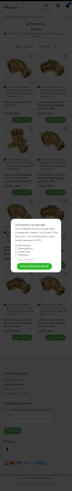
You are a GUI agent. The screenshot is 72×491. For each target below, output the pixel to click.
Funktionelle (24, 251)
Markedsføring (25, 248)
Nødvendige (24, 245)
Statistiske (23, 254)
